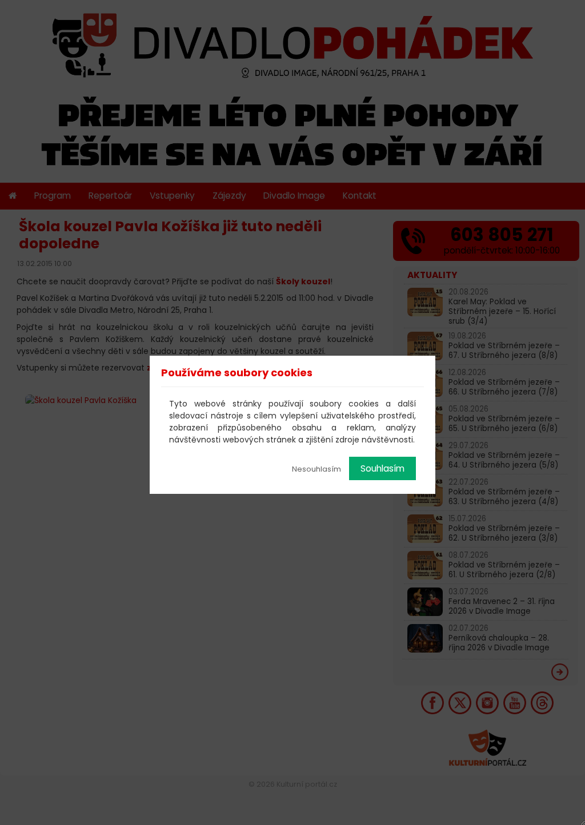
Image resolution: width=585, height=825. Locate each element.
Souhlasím (382, 468)
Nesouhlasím (316, 469)
